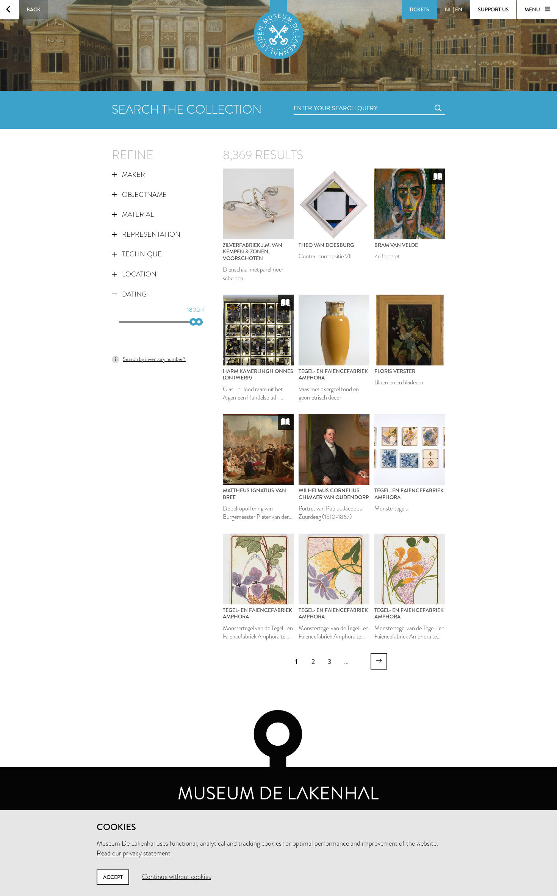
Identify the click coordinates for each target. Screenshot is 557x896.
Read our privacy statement (134, 853)
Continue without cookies (176, 877)
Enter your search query (320, 100)
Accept (113, 877)
